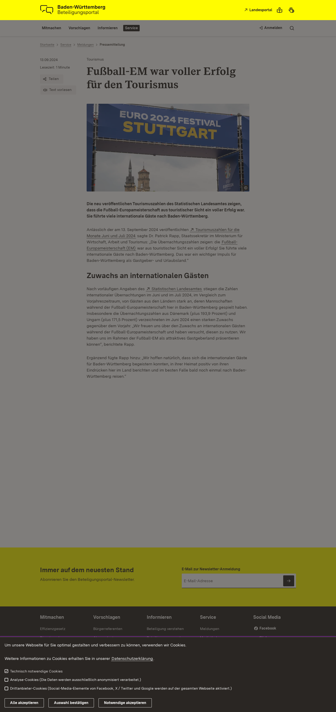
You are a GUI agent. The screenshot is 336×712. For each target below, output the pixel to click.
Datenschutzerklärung (132, 658)
